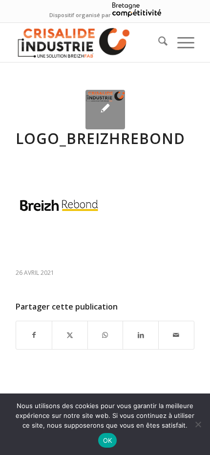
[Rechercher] (158, 42)
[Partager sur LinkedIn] (140, 335)
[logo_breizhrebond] (105, 109)
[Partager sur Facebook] (34, 335)
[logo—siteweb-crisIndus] (87, 42)
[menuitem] (158, 42)
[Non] (198, 424)
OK (107, 440)
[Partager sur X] (69, 335)
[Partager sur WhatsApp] (105, 335)
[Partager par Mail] (176, 335)
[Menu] (181, 42)
